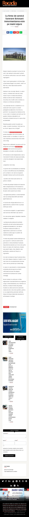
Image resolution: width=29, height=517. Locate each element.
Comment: (5, 433)
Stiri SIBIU (15, 509)
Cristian (11, 353)
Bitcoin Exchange (8, 469)
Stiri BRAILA (12, 511)
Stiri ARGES (15, 503)
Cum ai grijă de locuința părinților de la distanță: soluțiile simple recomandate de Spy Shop (12, 413)
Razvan (16, 26)
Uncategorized (13, 307)
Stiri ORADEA (10, 509)
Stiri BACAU (21, 503)
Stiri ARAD (10, 503)
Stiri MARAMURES (19, 507)
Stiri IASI (8, 507)
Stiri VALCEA (6, 511)
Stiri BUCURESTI (10, 505)
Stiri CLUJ (17, 505)
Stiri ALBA (5, 503)
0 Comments (21, 11)
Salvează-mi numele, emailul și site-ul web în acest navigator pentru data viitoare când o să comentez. (13, 450)
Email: (16, 440)
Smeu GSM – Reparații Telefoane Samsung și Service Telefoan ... (10, 498)
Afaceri (5, 489)
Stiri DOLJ (21, 505)
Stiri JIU (13, 507)
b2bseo (11, 382)
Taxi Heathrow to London (10, 471)
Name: (4, 440)
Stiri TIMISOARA (22, 509)
